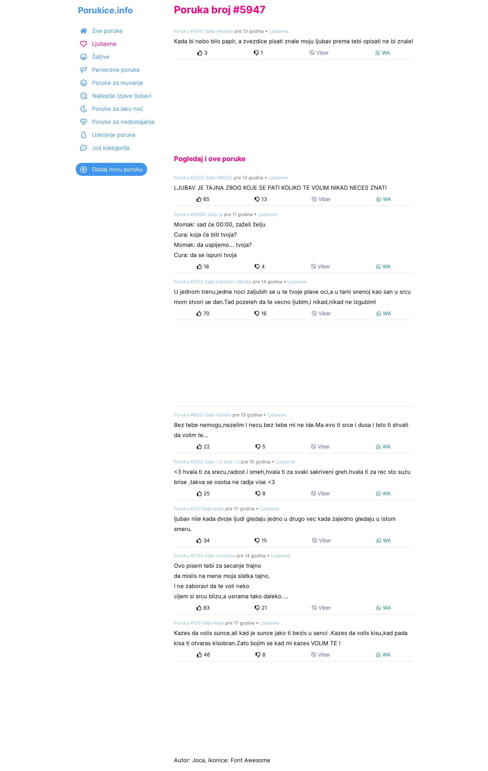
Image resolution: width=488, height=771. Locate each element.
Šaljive (101, 56)
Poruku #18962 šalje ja (198, 214)
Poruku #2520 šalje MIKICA (203, 177)
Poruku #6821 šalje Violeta (202, 415)
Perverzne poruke (116, 69)
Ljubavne (104, 43)
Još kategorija (110, 147)
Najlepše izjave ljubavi (121, 95)
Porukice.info (105, 10)
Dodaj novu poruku (117, 169)
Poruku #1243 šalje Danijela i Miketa (212, 281)
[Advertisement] (293, 102)
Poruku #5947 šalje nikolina (203, 31)
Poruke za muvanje (117, 82)
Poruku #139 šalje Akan (199, 623)
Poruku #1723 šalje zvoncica (204, 555)
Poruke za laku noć (117, 108)
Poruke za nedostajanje (123, 121)
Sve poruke (107, 30)
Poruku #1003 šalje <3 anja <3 (206, 462)
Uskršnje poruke (114, 134)
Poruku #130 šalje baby (199, 508)
